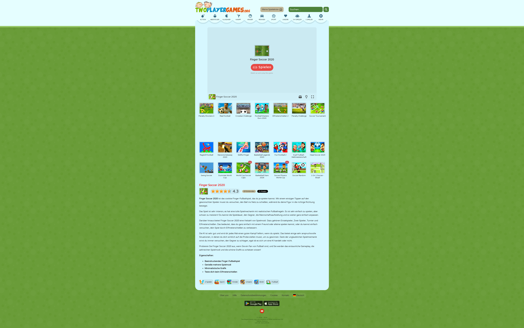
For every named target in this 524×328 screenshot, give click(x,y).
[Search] (326, 9)
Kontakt (285, 295)
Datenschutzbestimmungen (253, 295)
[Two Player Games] (222, 7)
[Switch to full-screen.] (312, 96)
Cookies (274, 295)
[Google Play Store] (253, 303)
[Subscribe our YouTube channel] (262, 311)
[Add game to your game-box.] (300, 96)
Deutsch (300, 295)
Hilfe (235, 295)
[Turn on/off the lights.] (306, 96)
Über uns (224, 295)
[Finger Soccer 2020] (262, 60)
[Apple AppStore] (271, 303)
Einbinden (250, 191)
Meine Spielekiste (270, 9)
